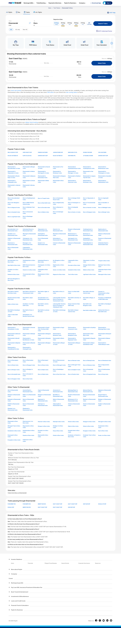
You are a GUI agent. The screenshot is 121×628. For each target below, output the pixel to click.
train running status (71, 92)
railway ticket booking (31, 122)
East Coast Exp (15, 58)
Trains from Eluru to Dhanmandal (17, 493)
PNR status (50, 92)
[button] (89, 23)
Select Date (102, 63)
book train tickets (16, 90)
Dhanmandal (12, 64)
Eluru (79, 64)
